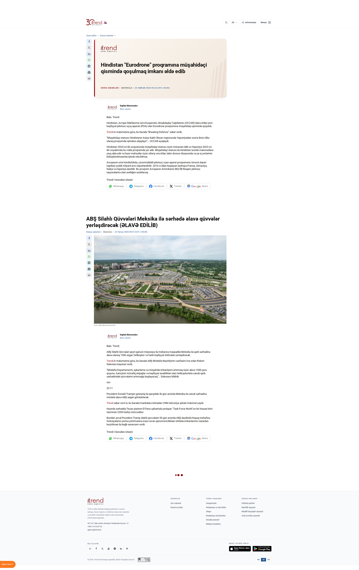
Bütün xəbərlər (125, 109)
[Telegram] (114, 548)
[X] (102, 548)
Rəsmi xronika (177, 507)
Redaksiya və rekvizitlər (216, 507)
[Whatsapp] (90, 548)
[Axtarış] (226, 22)
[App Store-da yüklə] (240, 549)
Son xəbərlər (176, 503)
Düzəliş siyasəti (212, 520)
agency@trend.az (94, 530)
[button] (89, 41)
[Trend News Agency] (95, 501)
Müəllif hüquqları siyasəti (252, 511)
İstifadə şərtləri (248, 503)
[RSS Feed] (127, 548)
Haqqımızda (211, 503)
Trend (110, 132)
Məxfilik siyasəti (248, 507)
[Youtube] (108, 548)
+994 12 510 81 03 (95, 526)
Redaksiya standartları (216, 516)
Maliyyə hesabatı (213, 524)
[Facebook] (96, 548)
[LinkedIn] (120, 548)
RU (269, 560)
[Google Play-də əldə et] (262, 549)
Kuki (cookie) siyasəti (251, 516)
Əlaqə (208, 511)
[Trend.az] (96, 22)
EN (258, 560)
